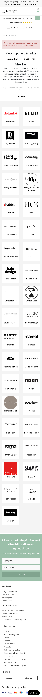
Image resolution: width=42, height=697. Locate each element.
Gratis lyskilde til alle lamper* (21, 28)
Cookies (7, 641)
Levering (7, 637)
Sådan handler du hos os (13, 650)
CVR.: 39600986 (8, 594)
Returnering (8, 656)
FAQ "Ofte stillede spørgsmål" (15, 665)
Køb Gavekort (33, 2)
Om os (6, 631)
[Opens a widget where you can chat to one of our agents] (33, 693)
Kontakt (23, 2)
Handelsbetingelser (11, 634)
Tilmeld (21, 574)
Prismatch (8, 647)
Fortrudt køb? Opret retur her (15, 659)
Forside (5, 35)
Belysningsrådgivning (11, 2)
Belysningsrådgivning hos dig (15, 653)
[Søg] (37, 18)
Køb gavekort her (10, 662)
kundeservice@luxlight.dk (16, 619)
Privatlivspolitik (9, 644)
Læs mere (21, 96)
